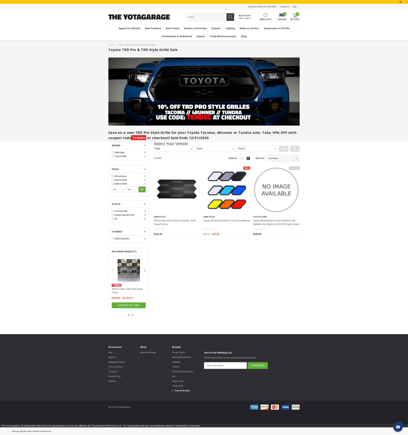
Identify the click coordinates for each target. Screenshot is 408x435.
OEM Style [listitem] (119, 152)
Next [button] (145, 270)
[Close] (400, 2)
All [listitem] (116, 219)
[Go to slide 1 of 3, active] (125, 315)
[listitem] (129, 176)
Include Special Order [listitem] (125, 215)
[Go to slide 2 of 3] (129, 315)
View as (233, 158)
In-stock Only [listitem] (121, 211)
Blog (294, 7)
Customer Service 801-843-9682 (262, 7)
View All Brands (182, 391)
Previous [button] (112, 270)
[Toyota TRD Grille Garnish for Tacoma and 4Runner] (226, 190)
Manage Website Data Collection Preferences (31, 431)
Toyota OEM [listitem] (120, 156)
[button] (282, 16)
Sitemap (112, 381)
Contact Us (284, 7)
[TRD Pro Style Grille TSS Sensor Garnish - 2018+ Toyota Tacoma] (177, 190)
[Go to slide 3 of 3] (132, 315)
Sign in (247, 18)
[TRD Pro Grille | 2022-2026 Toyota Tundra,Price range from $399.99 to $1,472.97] (129, 270)
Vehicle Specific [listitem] (122, 239)
